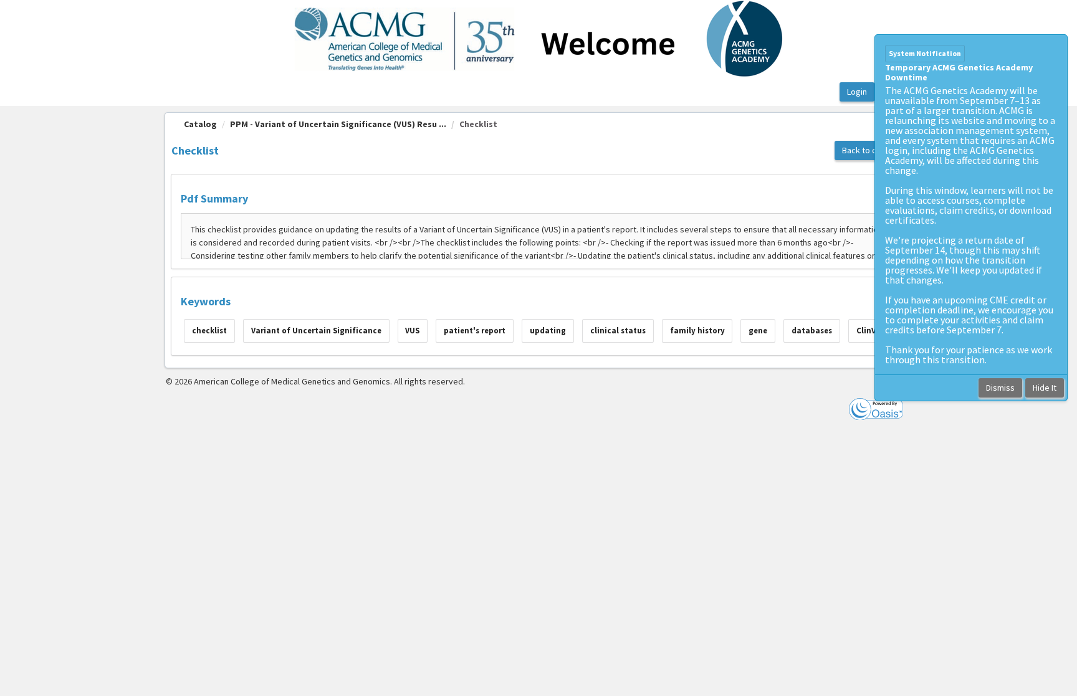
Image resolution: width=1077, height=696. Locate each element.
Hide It (1044, 387)
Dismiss (1000, 387)
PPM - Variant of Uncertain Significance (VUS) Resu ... (338, 124)
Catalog (200, 124)
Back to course (870, 150)
